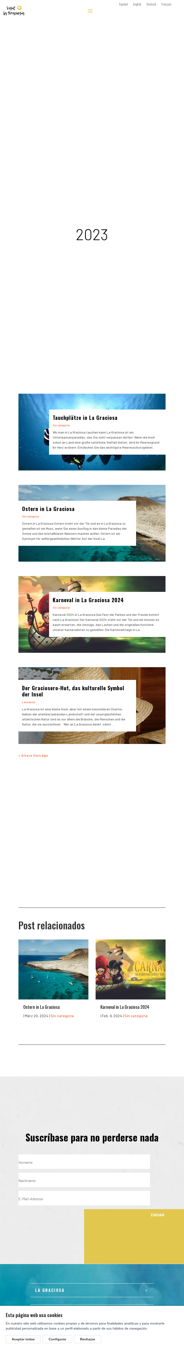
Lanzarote (28, 702)
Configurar (57, 1339)
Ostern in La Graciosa (48, 508)
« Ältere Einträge (33, 755)
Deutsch (151, 4)
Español (123, 4)
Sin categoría (61, 425)
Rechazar (87, 1339)
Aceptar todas (23, 1339)
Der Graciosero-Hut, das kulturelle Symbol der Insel (73, 691)
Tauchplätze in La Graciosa (85, 417)
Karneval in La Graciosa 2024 (88, 600)
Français (166, 4)
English (137, 4)
